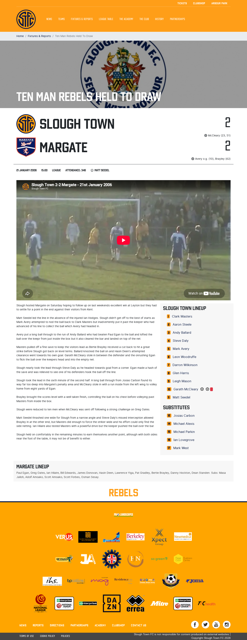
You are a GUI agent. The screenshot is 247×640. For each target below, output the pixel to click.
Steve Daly (181, 340)
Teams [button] (61, 19)
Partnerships (80, 625)
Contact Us (138, 625)
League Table (106, 19)
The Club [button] (144, 19)
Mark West (181, 448)
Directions (57, 625)
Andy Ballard (182, 332)
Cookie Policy (47, 636)
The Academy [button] (126, 19)
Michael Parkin (184, 431)
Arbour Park (219, 3)
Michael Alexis (183, 423)
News (49, 19)
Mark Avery (181, 348)
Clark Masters (182, 316)
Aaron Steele (182, 324)
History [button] (159, 19)
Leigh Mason (182, 381)
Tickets (182, 3)
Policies (65, 636)
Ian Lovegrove (183, 440)
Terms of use (26, 636)
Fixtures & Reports (82, 19)
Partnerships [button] (177, 19)
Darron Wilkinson (185, 365)
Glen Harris (181, 373)
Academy (100, 625)
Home (20, 36)
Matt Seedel (181, 397)
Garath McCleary (185, 389)
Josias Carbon (184, 415)
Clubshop (199, 3)
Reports (38, 625)
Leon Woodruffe (184, 357)
